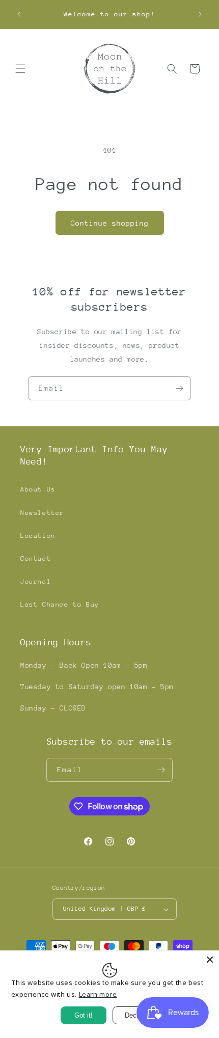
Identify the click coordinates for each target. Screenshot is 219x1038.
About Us (38, 489)
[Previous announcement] (19, 14)
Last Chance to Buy (59, 604)
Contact (35, 558)
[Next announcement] (200, 14)
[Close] (210, 959)
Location (38, 535)
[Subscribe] (179, 388)
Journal (35, 581)
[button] (20, 69)
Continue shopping (110, 223)
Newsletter (42, 512)
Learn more (98, 994)
